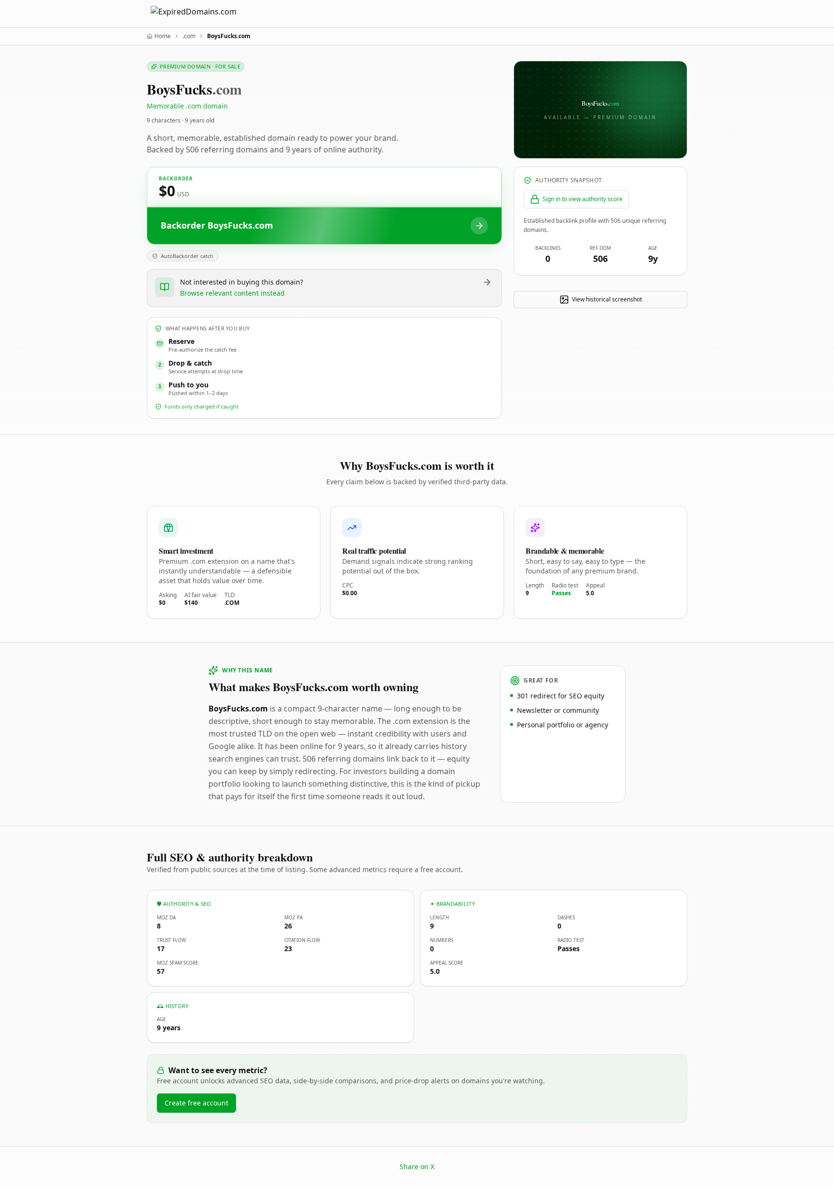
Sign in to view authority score (582, 199)
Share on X (417, 1166)
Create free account (196, 1102)
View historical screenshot (607, 299)
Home (162, 36)
